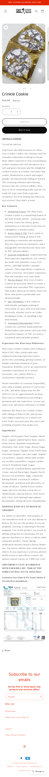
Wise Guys (23, 763)
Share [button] (7, 650)
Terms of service (26, 770)
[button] (5, 11)
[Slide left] (18, 89)
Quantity (6, 106)
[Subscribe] (41, 697)
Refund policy (36, 766)
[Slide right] (30, 89)
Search (8, 729)
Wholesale (10, 711)
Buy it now (24, 130)
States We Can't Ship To (17, 717)
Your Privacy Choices (15, 735)
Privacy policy (22, 766)
